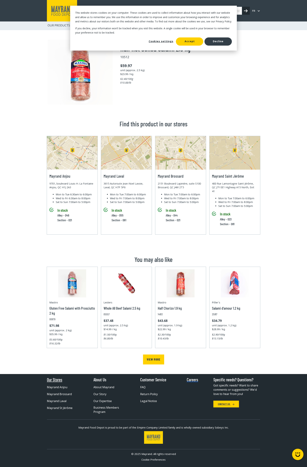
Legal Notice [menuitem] (148, 401)
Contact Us (224, 403)
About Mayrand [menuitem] (103, 387)
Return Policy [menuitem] (149, 394)
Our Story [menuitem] (99, 394)
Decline (218, 41)
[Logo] (153, 437)
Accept (190, 41)
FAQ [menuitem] (143, 387)
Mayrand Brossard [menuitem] (59, 394)
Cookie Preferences (153, 459)
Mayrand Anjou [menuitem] (57, 387)
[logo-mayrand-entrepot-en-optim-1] (62, 10)
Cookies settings (161, 41)
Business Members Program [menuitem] (106, 410)
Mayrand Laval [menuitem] (56, 401)
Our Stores (54, 380)
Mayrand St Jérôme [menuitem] (59, 408)
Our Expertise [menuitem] (102, 401)
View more (153, 359)
